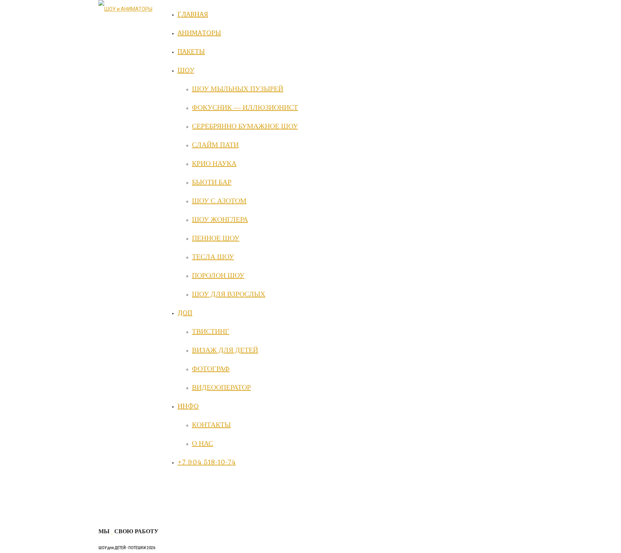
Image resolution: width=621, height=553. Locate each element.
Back (104, 516)
